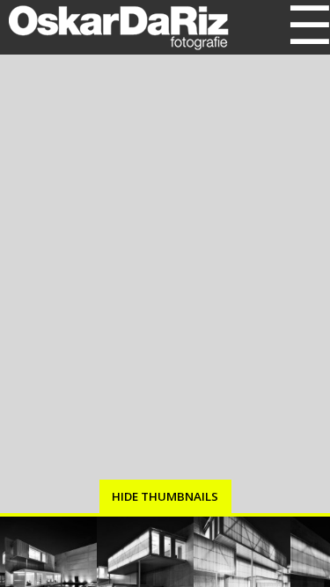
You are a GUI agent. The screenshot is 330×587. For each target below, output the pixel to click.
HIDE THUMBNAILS (165, 496)
